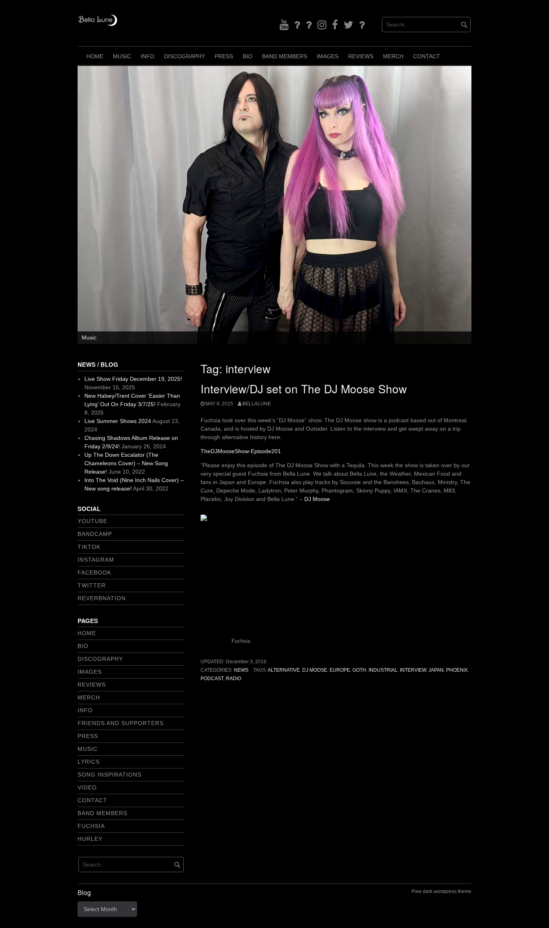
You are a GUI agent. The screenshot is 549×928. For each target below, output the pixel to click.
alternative (284, 670)
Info (147, 56)
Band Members (284, 56)
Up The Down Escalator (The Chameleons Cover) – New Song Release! (126, 463)
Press (224, 56)
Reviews (360, 56)
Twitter (92, 585)
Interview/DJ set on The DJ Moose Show (304, 388)
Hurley (90, 839)
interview (413, 670)
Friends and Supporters (121, 723)
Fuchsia (91, 826)
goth (359, 670)
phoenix (457, 670)
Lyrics (89, 761)
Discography (184, 56)
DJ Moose (317, 499)
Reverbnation (102, 598)
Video (87, 787)
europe (340, 670)
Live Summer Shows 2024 (117, 421)
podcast (212, 678)
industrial (383, 670)
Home (94, 56)
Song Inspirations (109, 774)
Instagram (96, 559)
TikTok (89, 547)
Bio (247, 56)
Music (122, 56)
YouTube (92, 521)
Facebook (94, 572)
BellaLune (256, 404)
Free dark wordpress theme (441, 891)
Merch (393, 56)
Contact (426, 56)
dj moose (314, 670)
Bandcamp (95, 534)
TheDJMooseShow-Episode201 (241, 451)
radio (233, 678)
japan (436, 670)
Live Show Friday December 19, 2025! (133, 379)
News (241, 670)
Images (327, 56)
